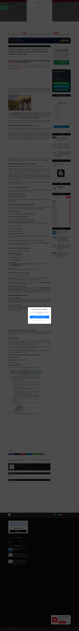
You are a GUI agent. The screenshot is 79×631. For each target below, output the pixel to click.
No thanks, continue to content (39, 320)
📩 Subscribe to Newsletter (39, 317)
